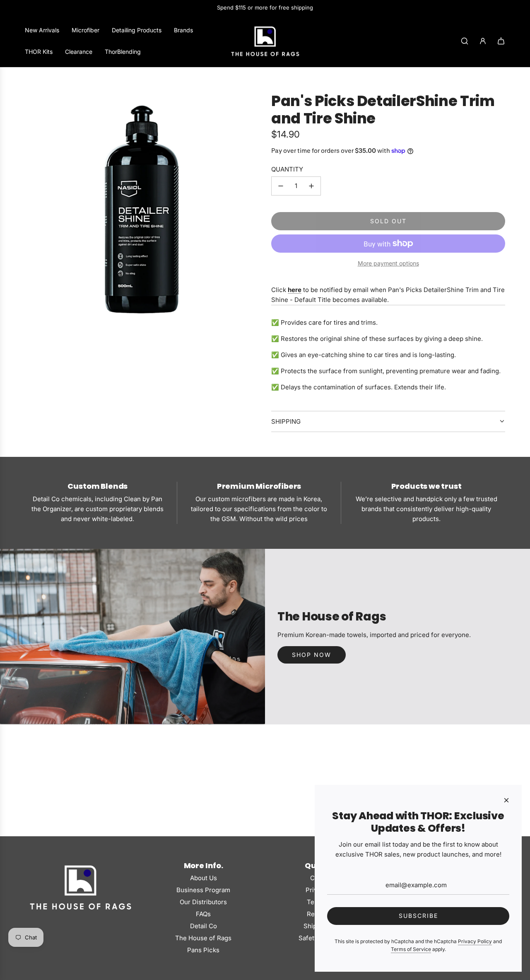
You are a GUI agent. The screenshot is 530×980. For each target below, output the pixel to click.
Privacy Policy (475, 941)
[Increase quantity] (311, 186)
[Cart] (501, 41)
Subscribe (418, 915)
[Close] (506, 800)
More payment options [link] (388, 263)
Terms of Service (411, 949)
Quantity (287, 169)
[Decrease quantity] (281, 186)
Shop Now (311, 654)
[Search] (464, 41)
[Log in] (483, 41)
